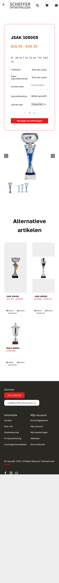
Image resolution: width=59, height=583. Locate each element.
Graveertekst (17, 86)
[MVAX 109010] (15, 333)
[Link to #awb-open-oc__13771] (37, 5)
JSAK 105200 (40, 296)
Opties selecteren (11, 312)
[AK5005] (29, 156)
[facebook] (5, 473)
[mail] (16, 473)
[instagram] (11, 473)
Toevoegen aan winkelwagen (29, 121)
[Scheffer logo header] (20, 3)
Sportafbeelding (19, 96)
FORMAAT (16, 69)
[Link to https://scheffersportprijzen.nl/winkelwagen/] (46, 5)
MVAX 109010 (12, 348)
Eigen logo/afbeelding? (19, 77)
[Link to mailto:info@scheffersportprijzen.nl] (56, 5)
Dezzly (7, 464)
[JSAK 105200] (43, 268)
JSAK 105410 (12, 296)
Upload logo (17, 104)
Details (22, 311)
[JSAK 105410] (15, 268)
